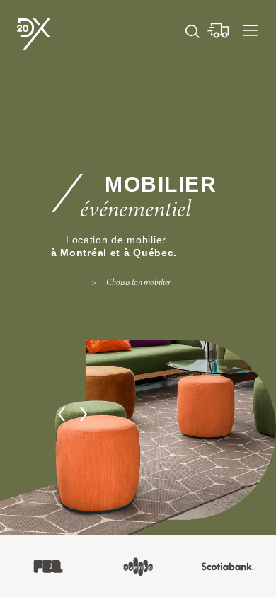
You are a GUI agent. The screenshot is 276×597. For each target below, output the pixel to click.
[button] (61, 414)
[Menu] (250, 30)
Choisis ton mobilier (138, 282)
